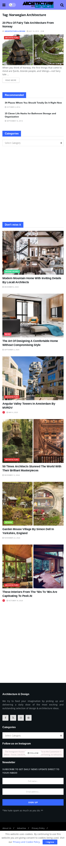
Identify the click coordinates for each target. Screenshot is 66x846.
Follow (33, 753)
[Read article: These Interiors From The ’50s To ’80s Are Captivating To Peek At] (33, 566)
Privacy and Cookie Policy (26, 841)
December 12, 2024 (12, 475)
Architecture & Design (15, 31)
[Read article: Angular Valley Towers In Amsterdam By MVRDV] (33, 378)
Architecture (11, 37)
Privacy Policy (38, 828)
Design (8, 522)
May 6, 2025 (13, 412)
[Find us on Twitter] (13, 718)
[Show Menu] (3, 5)
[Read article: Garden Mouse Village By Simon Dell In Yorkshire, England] (33, 504)
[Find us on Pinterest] (28, 718)
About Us (6, 828)
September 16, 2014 (14, 121)
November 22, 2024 (12, 538)
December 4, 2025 (11, 287)
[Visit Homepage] (38, 5)
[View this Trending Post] (3, 412)
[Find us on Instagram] (21, 718)
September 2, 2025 (11, 349)
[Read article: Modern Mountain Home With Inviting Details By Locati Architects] (33, 253)
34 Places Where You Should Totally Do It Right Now (33, 102)
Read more (12, 79)
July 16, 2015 (33, 31)
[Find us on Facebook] (5, 718)
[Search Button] (62, 5)
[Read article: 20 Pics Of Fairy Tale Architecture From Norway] (33, 49)
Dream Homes (12, 271)
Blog (7, 334)
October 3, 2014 (13, 107)
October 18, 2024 (15, 600)
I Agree (50, 842)
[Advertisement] (33, 184)
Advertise (21, 828)
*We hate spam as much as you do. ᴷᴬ (22, 810)
